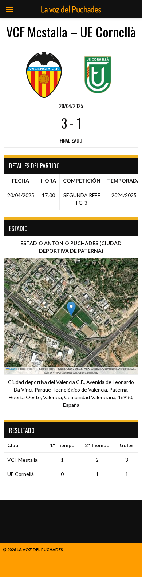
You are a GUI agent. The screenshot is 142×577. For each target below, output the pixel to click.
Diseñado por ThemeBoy (29, 555)
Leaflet (13, 368)
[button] (71, 308)
